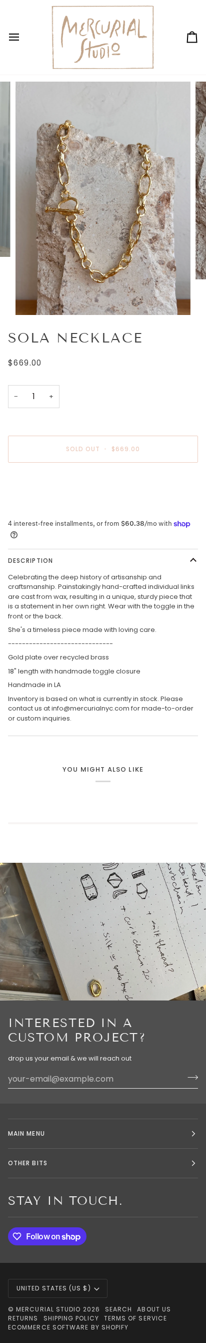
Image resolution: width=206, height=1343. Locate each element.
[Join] (190, 1078)
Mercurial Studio (48, 1309)
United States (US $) (53, 1288)
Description (30, 560)
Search (118, 1309)
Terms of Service (135, 1318)
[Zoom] (34, 296)
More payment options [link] (45, 508)
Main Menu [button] (26, 1133)
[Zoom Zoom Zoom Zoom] (103, 198)
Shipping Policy (71, 1318)
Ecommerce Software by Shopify (68, 1327)
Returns (23, 1318)
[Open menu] (23, 37)
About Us (154, 1309)
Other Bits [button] (28, 1163)
